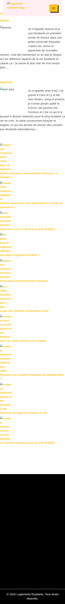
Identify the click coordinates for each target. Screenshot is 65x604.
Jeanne (4, 20)
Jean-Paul (6, 82)
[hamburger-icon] (53, 8)
